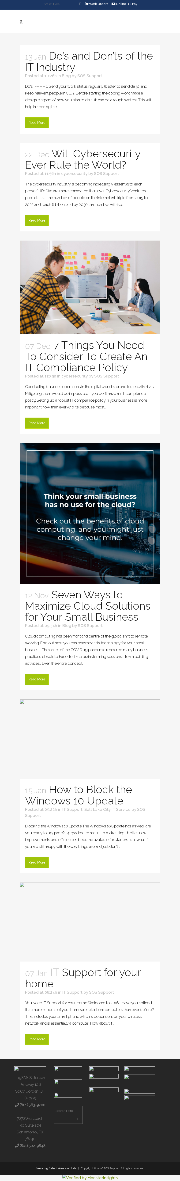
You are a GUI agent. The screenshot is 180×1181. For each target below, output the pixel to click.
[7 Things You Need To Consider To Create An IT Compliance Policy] (90, 287)
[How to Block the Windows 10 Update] (90, 739)
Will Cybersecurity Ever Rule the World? (82, 159)
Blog (66, 75)
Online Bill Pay (126, 4)
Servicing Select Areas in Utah (56, 1168)
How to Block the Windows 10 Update (78, 795)
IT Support (72, 809)
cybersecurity (74, 173)
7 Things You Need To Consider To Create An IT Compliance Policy (86, 356)
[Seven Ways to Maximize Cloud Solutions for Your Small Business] (90, 513)
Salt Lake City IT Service (107, 809)
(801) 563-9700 (32, 1104)
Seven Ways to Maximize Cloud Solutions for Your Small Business (87, 606)
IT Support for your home (83, 978)
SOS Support (89, 75)
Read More (37, 123)
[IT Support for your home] (90, 922)
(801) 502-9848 (32, 1145)
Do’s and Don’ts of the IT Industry (89, 61)
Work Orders (98, 4)
